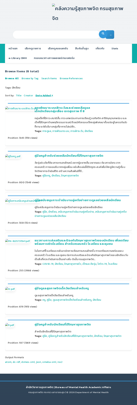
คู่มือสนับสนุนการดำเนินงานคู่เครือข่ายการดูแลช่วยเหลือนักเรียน (78, 200)
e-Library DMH (18, 58)
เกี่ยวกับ (100, 48)
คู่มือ (44, 212)
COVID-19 (48, 264)
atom (8, 362)
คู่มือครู (46, 175)
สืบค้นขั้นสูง (81, 48)
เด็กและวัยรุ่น (89, 264)
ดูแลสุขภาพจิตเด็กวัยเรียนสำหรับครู (72, 300)
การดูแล (46, 131)
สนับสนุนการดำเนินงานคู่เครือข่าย (76, 212)
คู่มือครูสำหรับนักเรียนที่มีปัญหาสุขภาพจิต (63, 324)
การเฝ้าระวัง (76, 131)
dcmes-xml (28, 362)
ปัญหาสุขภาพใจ (72, 264)
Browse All (12, 78)
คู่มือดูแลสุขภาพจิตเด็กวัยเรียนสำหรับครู (62, 288)
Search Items (49, 78)
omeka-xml (49, 362)
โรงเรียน (112, 264)
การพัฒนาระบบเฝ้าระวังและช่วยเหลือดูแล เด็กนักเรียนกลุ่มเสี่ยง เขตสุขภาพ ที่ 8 (62, 109)
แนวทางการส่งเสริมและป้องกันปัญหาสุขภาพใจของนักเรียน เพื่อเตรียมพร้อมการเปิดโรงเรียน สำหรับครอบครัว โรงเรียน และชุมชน (82, 242)
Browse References (71, 78)
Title (18, 95)
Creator (28, 95)
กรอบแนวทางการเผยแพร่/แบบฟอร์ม (54, 58)
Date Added (43, 95)
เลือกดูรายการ (33, 48)
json (38, 362)
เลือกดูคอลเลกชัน (58, 48)
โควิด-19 (102, 264)
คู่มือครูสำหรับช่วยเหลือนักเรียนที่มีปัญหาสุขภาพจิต (69, 155)
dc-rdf (16, 362)
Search (103, 34)
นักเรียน (89, 131)
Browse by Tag (30, 78)
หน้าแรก (13, 48)
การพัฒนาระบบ (60, 131)
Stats (114, 48)
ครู (44, 300)
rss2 (59, 362)
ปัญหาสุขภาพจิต (70, 175)
